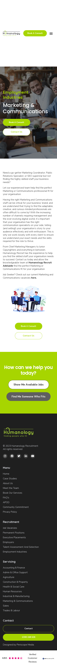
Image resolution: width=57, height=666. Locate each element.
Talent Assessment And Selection (21, 547)
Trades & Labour (11, 610)
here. (34, 277)
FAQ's (6, 497)
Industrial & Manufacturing (16, 596)
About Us (8, 483)
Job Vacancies (10, 527)
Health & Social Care (13, 586)
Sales (6, 605)
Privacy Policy (10, 511)
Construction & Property (15, 581)
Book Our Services (12, 492)
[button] (51, 33)
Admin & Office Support (15, 572)
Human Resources (12, 591)
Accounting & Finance (14, 567)
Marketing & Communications (18, 600)
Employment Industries (15, 551)
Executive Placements (14, 537)
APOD (6, 502)
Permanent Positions (13, 532)
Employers (8, 542)
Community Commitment (16, 507)
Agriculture (8, 577)
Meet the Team (11, 488)
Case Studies (10, 478)
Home (6, 473)
